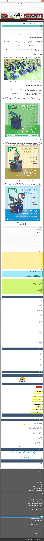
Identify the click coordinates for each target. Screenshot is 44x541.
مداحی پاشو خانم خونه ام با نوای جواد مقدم (36, 455)
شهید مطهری (40, 331)
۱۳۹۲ (41, 364)
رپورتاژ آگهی (39, 23)
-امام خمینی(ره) (40, 300)
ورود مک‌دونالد (40, 457)
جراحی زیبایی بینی (27, 452)
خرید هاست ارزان (37, 401)
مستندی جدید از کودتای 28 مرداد (20, 456)
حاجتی (41, 309)
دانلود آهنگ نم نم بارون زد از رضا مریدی (36, 439)
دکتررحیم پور (40, 320)
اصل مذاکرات (32, 451)
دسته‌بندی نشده (40, 316)
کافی (41, 336)
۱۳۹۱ (41, 365)
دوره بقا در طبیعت (37, 399)
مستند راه (40, 342)
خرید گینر (39, 406)
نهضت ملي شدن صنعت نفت (5, 456)
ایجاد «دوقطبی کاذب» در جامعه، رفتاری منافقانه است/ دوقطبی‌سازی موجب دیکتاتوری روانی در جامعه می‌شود (28, 444)
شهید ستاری (40, 289)
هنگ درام (40, 464)
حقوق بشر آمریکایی (22, 452)
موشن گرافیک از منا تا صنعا (38, 290)
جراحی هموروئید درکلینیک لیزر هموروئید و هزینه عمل (35, 480)
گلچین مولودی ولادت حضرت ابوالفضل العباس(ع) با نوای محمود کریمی (32, 458)
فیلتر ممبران (40, 438)
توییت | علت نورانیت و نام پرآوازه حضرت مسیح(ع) (35, 443)
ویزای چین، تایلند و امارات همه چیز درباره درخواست (35, 486)
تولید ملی (32, 452)
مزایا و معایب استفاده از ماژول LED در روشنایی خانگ (35, 490)
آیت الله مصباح (40, 305)
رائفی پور (40, 321)
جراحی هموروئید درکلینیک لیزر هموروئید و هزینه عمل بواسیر (34, 276)
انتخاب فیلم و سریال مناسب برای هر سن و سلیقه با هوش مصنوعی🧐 (33, 424)
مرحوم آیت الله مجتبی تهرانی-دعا (37, 283)
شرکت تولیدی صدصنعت (39, 81)
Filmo (41, 463)
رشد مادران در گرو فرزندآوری (37, 453)
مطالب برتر (40, 343)
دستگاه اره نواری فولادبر (18, 34)
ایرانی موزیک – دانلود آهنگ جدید (37, 432)
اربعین (35, 451)
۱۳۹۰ (41, 366)
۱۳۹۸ (41, 358)
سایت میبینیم (38, 393)
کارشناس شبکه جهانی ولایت (35, 457)
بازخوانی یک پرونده (12, 451)
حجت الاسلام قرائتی (39, 311)
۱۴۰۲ (41, 353)
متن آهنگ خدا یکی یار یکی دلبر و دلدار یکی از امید (35, 501)
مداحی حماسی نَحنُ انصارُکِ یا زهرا (37, 284)
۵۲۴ (41, 301)
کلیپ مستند (24, 457)
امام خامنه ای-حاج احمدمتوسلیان (38, 291)
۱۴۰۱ (41, 354)
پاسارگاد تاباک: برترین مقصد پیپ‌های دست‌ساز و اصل (35, 271)
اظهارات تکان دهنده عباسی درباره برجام (26, 451)
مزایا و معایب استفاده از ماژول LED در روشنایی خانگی (35, 433)
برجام (34, 452)
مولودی (41, 344)
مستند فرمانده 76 (8, 455)
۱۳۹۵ (41, 360)
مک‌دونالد (15, 456)
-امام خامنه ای (40, 299)
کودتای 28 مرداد (20, 457)
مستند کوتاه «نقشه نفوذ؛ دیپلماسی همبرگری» (29, 456)
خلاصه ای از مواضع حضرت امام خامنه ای (8, 452)
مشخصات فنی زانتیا (39, 429)
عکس (41, 333)
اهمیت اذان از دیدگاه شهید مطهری (18, 451)
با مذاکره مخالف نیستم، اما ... (39, 452)
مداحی (41, 338)
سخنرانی (41, 325)
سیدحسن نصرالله (39, 327)
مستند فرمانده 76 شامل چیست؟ (38, 456)
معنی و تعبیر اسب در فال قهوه (38, 272)
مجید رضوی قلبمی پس (39, 442)
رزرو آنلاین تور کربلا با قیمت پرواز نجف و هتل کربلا (35, 428)
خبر (41, 315)
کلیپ (27, 457)
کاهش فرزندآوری (30, 457)
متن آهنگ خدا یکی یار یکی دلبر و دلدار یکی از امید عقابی (34, 275)
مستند (41, 282)
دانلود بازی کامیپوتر (37, 396)
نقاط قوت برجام (12, 456)
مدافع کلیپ (27, 455)
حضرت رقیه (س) (39, 288)
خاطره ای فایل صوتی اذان (16, 452)
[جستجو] (41, 26)
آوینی (41, 304)
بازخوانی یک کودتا (8, 451)
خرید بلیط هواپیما (37, 409)
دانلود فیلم (39, 391)
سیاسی (41, 326)
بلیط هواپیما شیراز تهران (36, 412)
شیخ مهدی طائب (40, 332)
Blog (41, 303)
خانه (42, 23)
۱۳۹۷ (41, 359)
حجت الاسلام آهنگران (39, 310)
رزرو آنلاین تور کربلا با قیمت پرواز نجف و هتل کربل (35, 482)
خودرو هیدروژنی (40, 437)
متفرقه (41, 337)
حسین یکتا (40, 314)
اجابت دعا (41, 281)
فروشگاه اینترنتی (37, 404)
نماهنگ (9, 456)
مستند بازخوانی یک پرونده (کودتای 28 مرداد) (16, 455)
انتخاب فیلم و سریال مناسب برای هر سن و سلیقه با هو (35, 499)
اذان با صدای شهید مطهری (39, 451)
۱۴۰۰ (41, 355)
